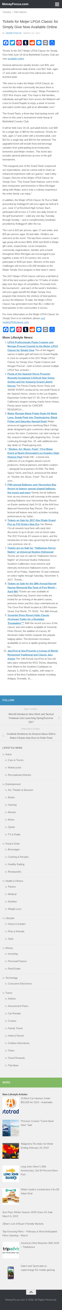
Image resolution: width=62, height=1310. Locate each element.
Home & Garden (17, 924)
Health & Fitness (14, 880)
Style (10, 938)
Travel (7, 12)
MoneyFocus (13, 33)
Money (9, 948)
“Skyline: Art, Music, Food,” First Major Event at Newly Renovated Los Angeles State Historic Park (33, 453)
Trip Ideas (20, 12)
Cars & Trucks (16, 760)
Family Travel (15, 1028)
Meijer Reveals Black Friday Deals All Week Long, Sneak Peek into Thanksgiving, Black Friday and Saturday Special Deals (32, 417)
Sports (11, 827)
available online (16, 58)
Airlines (12, 998)
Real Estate (14, 968)
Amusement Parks (18, 1006)
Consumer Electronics (20, 983)
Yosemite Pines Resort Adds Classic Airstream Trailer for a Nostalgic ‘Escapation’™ (28, 619)
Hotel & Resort (16, 1035)
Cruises (12, 1020)
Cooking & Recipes (18, 856)
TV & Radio (14, 834)
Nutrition (12, 901)
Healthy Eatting (16, 864)
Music (11, 819)
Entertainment (13, 784)
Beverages (14, 849)
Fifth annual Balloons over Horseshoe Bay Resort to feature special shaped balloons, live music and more (31, 488)
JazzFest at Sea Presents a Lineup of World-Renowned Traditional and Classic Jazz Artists (32, 654)
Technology (11, 977)
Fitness (12, 886)
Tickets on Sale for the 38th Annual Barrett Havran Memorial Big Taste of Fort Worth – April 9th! (32, 587)
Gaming (12, 804)
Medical (12, 894)
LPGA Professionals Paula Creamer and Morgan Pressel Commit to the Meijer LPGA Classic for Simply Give (32, 346)
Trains (11, 1050)
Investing (13, 953)
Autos (8, 754)
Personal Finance (17, 961)
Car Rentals (14, 1013)
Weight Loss (14, 909)
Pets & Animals (16, 931)
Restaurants (14, 871)
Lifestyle (9, 918)
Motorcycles (14, 767)
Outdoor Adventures (19, 1043)
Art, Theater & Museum (20, 790)
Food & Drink (12, 843)
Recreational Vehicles (19, 775)
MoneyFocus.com (15, 4)
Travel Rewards (16, 1058)
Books (11, 797)
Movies (12, 812)
